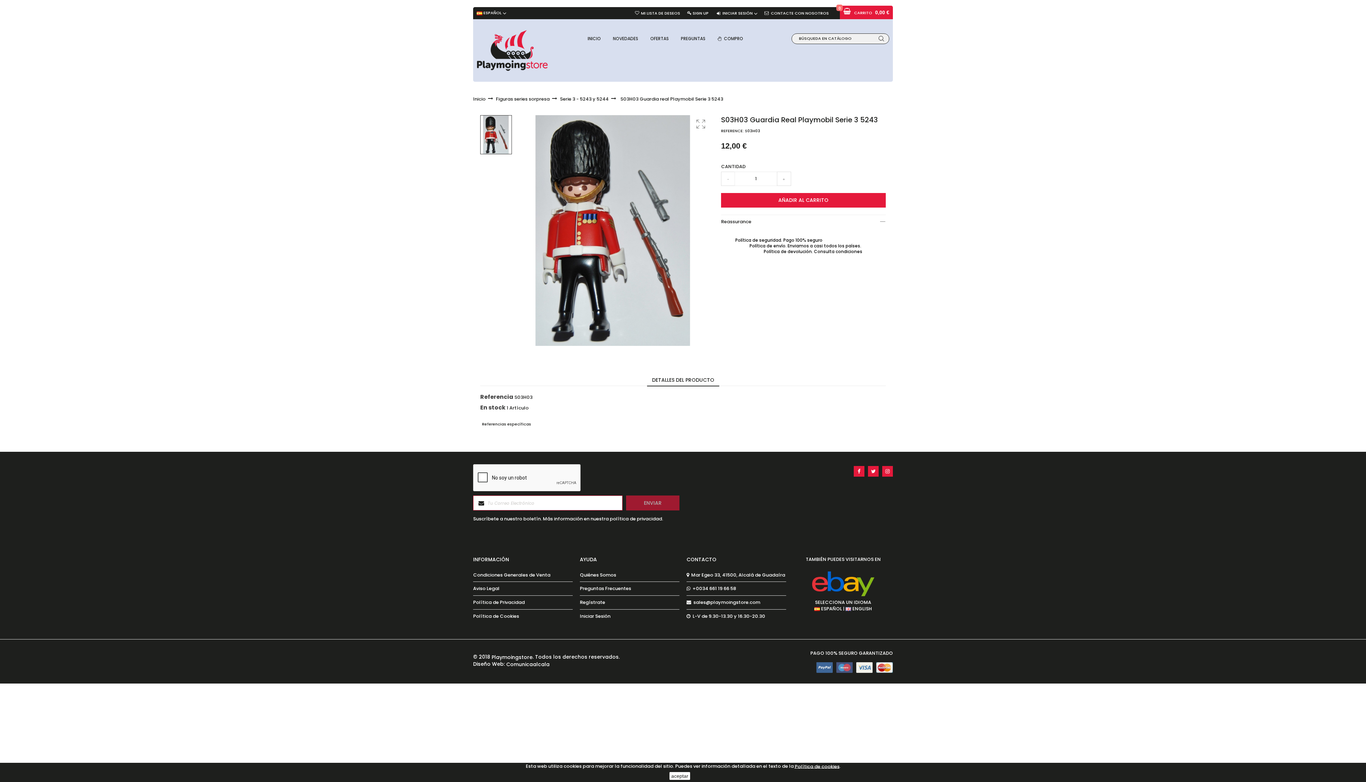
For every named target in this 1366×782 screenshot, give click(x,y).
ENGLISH (861, 608)
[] (881, 38)
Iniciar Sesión (595, 616)
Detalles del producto (683, 380)
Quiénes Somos (598, 575)
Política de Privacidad (499, 602)
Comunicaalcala (528, 664)
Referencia (496, 397)
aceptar (679, 776)
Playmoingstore (512, 657)
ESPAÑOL (831, 608)
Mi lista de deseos (660, 13)
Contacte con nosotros (800, 13)
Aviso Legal (486, 588)
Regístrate (592, 602)
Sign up (701, 13)
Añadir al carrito (803, 200)
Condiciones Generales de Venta (511, 575)
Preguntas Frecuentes (605, 588)
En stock (492, 408)
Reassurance (736, 221)
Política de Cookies (496, 616)
